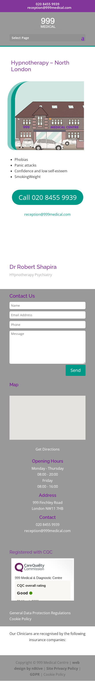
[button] (49, 412)
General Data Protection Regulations (40, 612)
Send (75, 370)
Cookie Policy (20, 618)
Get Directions (48, 449)
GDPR (35, 674)
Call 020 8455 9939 (48, 197)
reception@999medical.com (47, 214)
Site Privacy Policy (62, 668)
